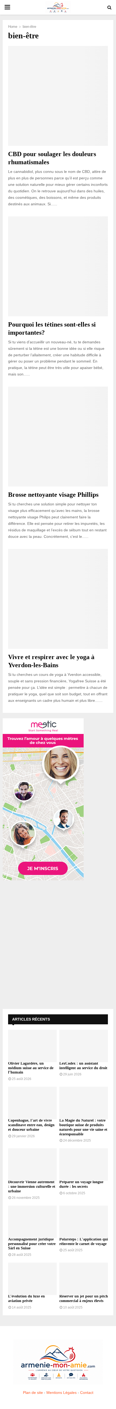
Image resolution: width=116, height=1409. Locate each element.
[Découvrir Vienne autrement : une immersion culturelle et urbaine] (32, 1164)
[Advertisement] (58, 945)
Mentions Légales (61, 1392)
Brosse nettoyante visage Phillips (53, 494)
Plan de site (33, 1392)
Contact (86, 1392)
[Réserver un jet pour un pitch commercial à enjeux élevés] (83, 1279)
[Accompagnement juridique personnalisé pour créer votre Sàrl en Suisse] (32, 1222)
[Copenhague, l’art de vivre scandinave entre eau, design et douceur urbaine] (32, 1103)
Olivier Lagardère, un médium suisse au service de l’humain (30, 1068)
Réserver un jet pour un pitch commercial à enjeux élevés (83, 1298)
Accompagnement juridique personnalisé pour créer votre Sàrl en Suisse (32, 1243)
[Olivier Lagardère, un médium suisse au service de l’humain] (32, 1046)
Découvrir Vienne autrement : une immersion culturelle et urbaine (31, 1186)
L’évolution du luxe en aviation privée (26, 1298)
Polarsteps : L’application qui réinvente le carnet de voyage (83, 1241)
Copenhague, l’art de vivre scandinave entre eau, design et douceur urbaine (31, 1125)
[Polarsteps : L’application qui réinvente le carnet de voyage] (83, 1222)
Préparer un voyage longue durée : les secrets (81, 1184)
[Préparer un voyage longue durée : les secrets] (83, 1164)
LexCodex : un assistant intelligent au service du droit (83, 1065)
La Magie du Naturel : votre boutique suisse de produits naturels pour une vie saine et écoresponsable (83, 1127)
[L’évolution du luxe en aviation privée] (32, 1279)
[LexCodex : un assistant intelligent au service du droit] (83, 1046)
